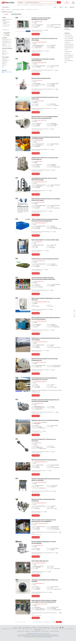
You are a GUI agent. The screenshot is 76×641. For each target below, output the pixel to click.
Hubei (4, 63)
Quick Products (27, 631)
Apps (66, 7)
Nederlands (56, 628)
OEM (4, 51)
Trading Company (6, 41)
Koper (55, 7)
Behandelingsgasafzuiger (69, 46)
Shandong (5, 59)
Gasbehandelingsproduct (69, 40)
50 (24, 622)
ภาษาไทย (63, 628)
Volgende (58, 622)
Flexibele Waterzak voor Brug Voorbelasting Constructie (45, 258)
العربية (52, 628)
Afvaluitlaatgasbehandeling (69, 44)
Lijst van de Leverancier (16, 14)
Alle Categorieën (6, 7)
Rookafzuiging (67, 58)
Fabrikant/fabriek (6, 39)
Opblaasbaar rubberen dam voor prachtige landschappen (45, 420)
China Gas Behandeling (49, 4)
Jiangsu (5, 62)
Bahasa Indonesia (38, 629)
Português (35, 628)
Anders (4, 54)
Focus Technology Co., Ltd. (36, 633)
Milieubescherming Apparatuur (6, 22)
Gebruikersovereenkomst (26, 627)
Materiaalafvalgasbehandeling (70, 56)
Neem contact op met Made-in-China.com (43, 627)
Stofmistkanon (67, 42)
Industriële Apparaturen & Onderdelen (7, 20)
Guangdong (5, 60)
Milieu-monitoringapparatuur (69, 55)
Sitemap (53, 627)
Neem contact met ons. (7, 71)
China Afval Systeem (26, 4)
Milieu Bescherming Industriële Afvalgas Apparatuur (44, 459)
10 (19, 622)
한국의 (49, 628)
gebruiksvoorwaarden (47, 636)
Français (23, 628)
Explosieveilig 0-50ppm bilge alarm (40, 561)
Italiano (39, 628)
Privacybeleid (34, 627)
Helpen (60, 7)
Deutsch (31, 628)
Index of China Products (45, 631)
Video (17, 17)
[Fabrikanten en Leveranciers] (7, 2)
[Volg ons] (62, 627)
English (8, 628)
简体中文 (11, 628)
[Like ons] (60, 627)
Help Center (15, 627)
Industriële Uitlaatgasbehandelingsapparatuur (37, 4)
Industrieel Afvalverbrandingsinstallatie (41, 78)
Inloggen (73, 3)
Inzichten (57, 627)
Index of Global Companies (54, 631)
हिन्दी (59, 628)
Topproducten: (19, 4)
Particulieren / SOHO (6, 45)
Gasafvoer (66, 49)
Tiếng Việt (71, 628)
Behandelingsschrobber (68, 47)
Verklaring (19, 627)
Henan (4, 65)
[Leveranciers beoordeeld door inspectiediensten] (7, 33)
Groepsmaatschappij (7, 42)
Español (27, 628)
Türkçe (67, 628)
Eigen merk (5, 53)
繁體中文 (15, 628)
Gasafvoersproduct (68, 51)
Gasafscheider (67, 53)
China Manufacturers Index (35, 631)
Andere (4, 44)
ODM (4, 50)
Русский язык (44, 628)
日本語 (20, 628)
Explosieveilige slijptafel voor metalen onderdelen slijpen (45, 239)
